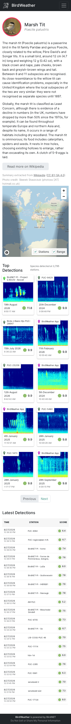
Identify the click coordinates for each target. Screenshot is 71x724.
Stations (43, 251)
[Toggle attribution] (6, 252)
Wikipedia (39, 175)
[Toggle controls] (64, 5)
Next (44, 499)
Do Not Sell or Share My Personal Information (35, 720)
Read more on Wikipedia (25, 166)
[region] (35, 221)
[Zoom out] (64, 196)
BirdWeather (23, 5)
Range (61, 251)
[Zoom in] (64, 190)
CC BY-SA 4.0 (55, 175)
